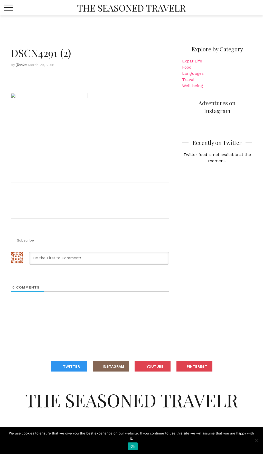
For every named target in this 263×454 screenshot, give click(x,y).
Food (187, 67)
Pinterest (197, 366)
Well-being (192, 85)
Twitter (71, 366)
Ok (132, 446)
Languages (193, 73)
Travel (188, 79)
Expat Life (192, 61)
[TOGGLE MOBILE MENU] (8, 7)
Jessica (21, 64)
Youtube (155, 366)
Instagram (113, 366)
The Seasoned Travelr (131, 8)
